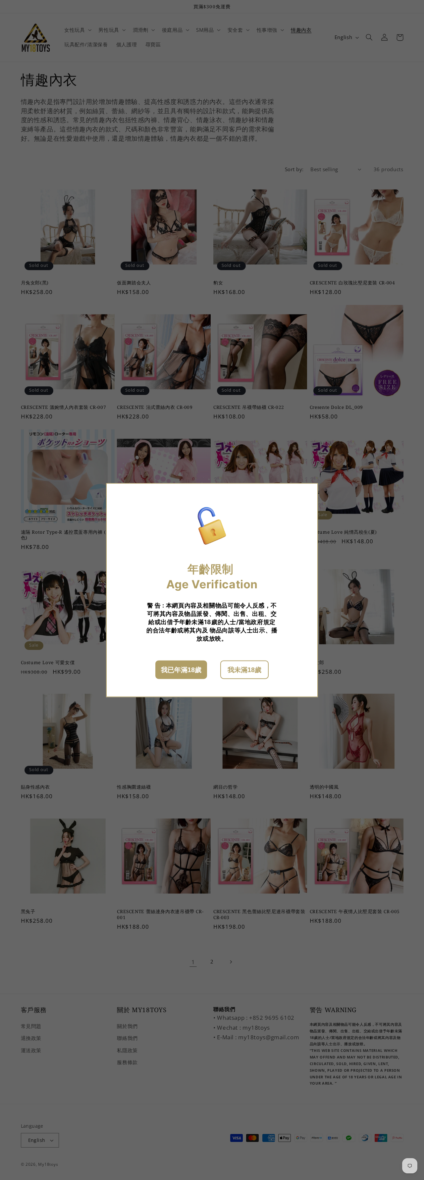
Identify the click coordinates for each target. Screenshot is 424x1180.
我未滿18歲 (244, 669)
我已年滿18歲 (181, 669)
